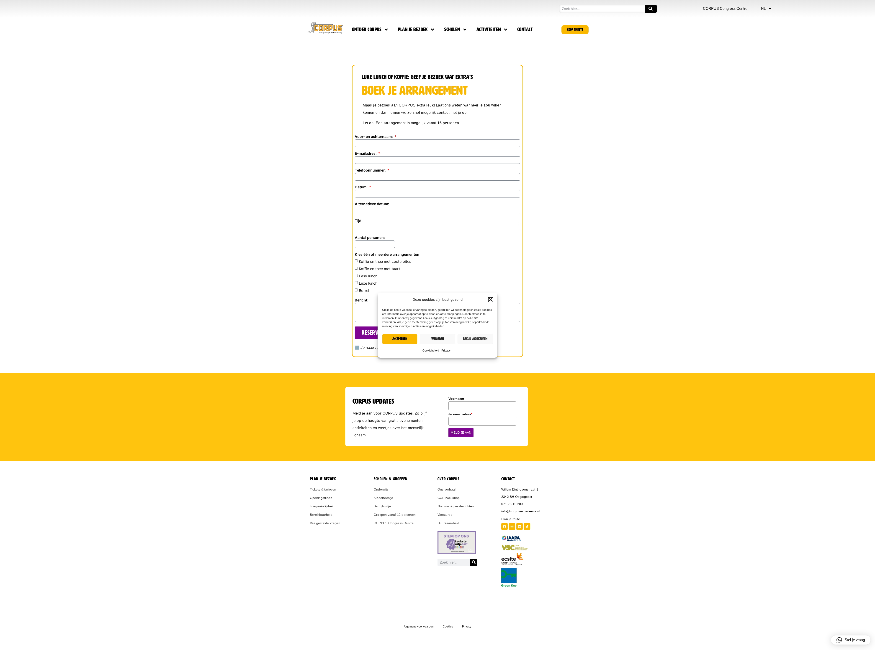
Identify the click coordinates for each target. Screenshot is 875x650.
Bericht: (361, 300)
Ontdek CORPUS (367, 29)
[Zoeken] (651, 9)
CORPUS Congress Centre (725, 8)
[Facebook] (504, 526)
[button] (490, 299)
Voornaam (456, 398)
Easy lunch (368, 275)
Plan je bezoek (413, 29)
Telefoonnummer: (371, 170)
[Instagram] (512, 526)
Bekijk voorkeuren (475, 339)
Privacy (445, 350)
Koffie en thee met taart (379, 268)
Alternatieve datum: (372, 204)
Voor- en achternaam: (374, 137)
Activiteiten (488, 29)
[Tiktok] (527, 526)
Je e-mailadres (460, 414)
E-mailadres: (366, 154)
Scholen (452, 29)
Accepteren (399, 339)
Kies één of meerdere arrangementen (387, 255)
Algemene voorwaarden (419, 626)
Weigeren (437, 339)
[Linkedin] (519, 526)
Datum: (361, 187)
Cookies (448, 626)
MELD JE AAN (461, 432)
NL (763, 8)
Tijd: (359, 221)
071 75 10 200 (512, 504)
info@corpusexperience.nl (520, 511)
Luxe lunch (368, 283)
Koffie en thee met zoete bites (385, 261)
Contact (525, 29)
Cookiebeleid (430, 350)
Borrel (364, 290)
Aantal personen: (370, 238)
